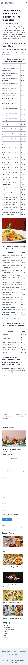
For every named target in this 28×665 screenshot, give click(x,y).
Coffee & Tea (7, 627)
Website (4, 510)
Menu (5, 640)
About (8, 651)
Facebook (6, 376)
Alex (4, 23)
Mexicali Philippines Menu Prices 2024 (13, 618)
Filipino (6, 633)
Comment (5, 477)
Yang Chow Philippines (13, 318)
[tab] (11, 458)
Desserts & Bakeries (9, 629)
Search (3, 525)
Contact (14, 651)
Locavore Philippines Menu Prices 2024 (6, 415)
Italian (5, 635)
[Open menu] (26, 3)
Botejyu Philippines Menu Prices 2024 (21, 414)
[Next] (24, 444)
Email (4, 504)
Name (4, 497)
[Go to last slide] (4, 444)
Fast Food (6, 631)
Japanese (6, 637)
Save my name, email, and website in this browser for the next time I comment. (13, 515)
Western (6, 642)
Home (4, 651)
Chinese (3, 7)
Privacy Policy (22, 651)
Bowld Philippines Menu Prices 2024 (13, 602)
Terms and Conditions (14, 654)
